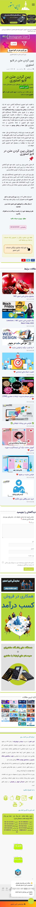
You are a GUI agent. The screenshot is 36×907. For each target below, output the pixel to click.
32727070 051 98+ (9, 822)
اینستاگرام (9, 29)
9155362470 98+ (8, 826)
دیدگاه (31, 522)
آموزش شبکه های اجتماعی (17, 29)
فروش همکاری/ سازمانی (31, 16)
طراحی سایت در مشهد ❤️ (25, 474)
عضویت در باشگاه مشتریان (31, 21)
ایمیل (32, 549)
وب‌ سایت (31, 556)
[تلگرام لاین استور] (30, 797)
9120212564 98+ (8, 828)
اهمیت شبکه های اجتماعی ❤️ (24, 372)
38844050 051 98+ (23, 822)
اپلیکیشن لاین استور (17, 904)
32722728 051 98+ (9, 824)
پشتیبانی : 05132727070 (18, 227)
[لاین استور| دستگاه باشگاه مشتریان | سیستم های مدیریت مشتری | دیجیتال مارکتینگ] (18, 7)
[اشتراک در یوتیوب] (14, 804)
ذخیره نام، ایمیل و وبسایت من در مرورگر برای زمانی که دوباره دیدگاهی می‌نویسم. (19, 564)
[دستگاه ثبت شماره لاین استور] (13, 19)
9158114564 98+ (23, 826)
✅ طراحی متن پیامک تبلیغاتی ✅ (22, 423)
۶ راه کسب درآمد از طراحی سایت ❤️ (21, 347)
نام (33, 542)
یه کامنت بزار (20, 69)
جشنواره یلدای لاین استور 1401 (23, 296)
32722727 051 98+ (23, 824)
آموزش (25, 29)
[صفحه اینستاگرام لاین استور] (24, 797)
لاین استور (29, 29)
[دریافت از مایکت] (5, 797)
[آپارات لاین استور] (18, 797)
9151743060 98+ (23, 828)
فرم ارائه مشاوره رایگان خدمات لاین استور (16, 249)
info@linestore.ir (23, 830)
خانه (33, 29)
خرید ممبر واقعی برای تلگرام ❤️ (23, 499)
